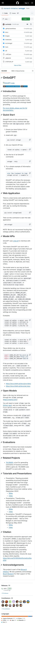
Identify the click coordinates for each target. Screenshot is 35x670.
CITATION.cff (9, 61)
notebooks (8, 39)
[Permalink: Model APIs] (1, 236)
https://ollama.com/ (10, 399)
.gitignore (8, 58)
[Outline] (32, 70)
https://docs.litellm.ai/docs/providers (18, 383)
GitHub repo (7, 405)
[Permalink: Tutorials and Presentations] (1, 473)
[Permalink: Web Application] (1, 193)
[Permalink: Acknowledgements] (1, 565)
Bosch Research (8, 574)
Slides (11, 493)
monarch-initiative (11, 8)
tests (6, 47)
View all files (17, 65)
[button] (30, 139)
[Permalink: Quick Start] (1, 114)
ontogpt (22, 8)
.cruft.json (8, 54)
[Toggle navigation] (2, 2)
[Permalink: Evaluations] (1, 442)
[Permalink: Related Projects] (1, 458)
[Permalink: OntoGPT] (1, 77)
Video (11, 496)
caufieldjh (8, 24)
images (7, 36)
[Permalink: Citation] (1, 532)
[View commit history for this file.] (30, 24)
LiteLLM (15, 241)
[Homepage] (17, 2)
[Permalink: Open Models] (1, 390)
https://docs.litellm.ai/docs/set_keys (18, 386)
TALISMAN (9, 462)
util (6, 50)
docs (6, 32)
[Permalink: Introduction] (1, 91)
